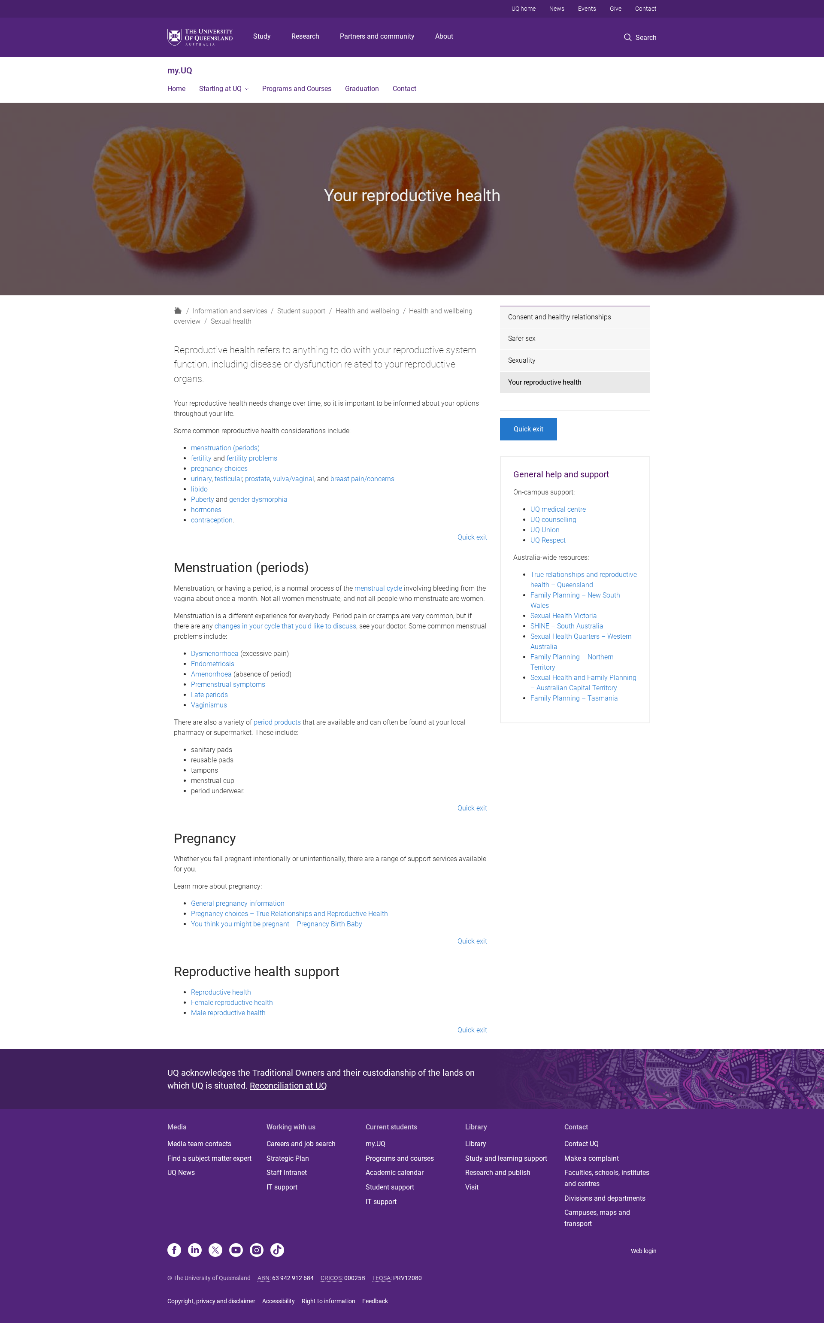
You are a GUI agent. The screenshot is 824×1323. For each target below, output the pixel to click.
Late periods (209, 695)
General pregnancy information (238, 903)
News (556, 8)
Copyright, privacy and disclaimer (211, 1301)
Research (305, 36)
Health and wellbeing (367, 311)
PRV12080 (407, 1277)
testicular (228, 479)
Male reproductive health (228, 1013)
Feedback (375, 1301)
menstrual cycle (378, 588)
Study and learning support (506, 1158)
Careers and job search (301, 1144)
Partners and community (377, 36)
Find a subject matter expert (209, 1158)
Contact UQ (581, 1144)
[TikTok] (277, 1251)
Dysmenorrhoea (215, 653)
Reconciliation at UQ (288, 1085)
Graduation (362, 89)
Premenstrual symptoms (228, 684)
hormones (206, 510)
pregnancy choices (219, 468)
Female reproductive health (232, 1002)
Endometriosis (212, 664)
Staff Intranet (287, 1172)
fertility (201, 458)
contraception (212, 520)
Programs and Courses (296, 89)
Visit (472, 1187)
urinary (201, 479)
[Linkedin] (195, 1251)
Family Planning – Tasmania (574, 698)
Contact (646, 8)
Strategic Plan (288, 1158)
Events (587, 8)
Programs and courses (400, 1158)
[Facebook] (174, 1251)
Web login (644, 1250)
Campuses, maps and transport (597, 1218)
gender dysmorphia (258, 499)
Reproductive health (221, 992)
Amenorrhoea (211, 674)
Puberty (202, 499)
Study (262, 36)
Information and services (230, 311)
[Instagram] (257, 1251)
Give (615, 8)
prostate (257, 479)
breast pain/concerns (362, 479)
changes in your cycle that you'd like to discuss (285, 626)
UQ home (524, 8)
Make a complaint (591, 1158)
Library (475, 1144)
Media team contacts (199, 1144)
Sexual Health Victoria (563, 616)
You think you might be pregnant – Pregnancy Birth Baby (276, 924)
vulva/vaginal (293, 479)
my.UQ (179, 70)
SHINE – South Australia (566, 626)
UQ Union (545, 530)
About (444, 36)
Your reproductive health (545, 382)
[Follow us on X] (215, 1251)
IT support (282, 1187)
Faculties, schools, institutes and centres (606, 1178)
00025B (354, 1277)
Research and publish (497, 1172)
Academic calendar (395, 1172)
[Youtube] (236, 1251)
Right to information (328, 1301)
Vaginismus (209, 705)
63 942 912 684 (293, 1277)
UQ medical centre (558, 509)
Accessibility (278, 1301)
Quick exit (472, 537)
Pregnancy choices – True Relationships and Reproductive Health (289, 914)
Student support (301, 311)
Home (176, 89)
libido (199, 489)
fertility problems (252, 458)
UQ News (181, 1172)
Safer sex (522, 338)
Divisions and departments (604, 1198)
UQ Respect (548, 540)
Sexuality (522, 360)
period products (277, 722)
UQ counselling (553, 520)
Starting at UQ (220, 89)
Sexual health (231, 321)
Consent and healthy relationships (559, 317)
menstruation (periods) (225, 448)
